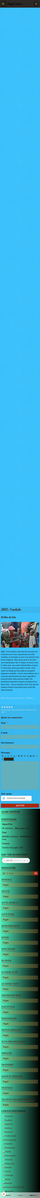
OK (35, 873)
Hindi (7, 1179)
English (8, 1120)
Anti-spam (6, 794)
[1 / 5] (2, 707)
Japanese (8, 1191)
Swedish (8, 1144)
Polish (7, 1152)
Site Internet (7, 743)
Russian (8, 1183)
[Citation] (18, 756)
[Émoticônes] (2, 759)
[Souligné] (8, 756)
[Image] (30, 756)
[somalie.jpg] (20, 634)
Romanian (9, 1148)
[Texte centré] (21, 756)
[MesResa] (32, 1195)
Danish (8, 1167)
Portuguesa (10, 1140)
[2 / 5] (5, 707)
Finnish (8, 1159)
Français (8, 1116)
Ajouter (20, 805)
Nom (3, 723)
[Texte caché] (27, 756)
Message (5, 752)
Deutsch (8, 1132)
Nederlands (10, 1136)
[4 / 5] (9, 707)
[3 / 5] (7, 707)
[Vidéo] (33, 756)
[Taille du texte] (11, 756)
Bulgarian (9, 1163)
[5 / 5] (12, 707)
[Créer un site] (7, 1195)
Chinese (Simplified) (14, 1187)
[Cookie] (4, 1194)
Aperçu (9, 759)
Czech (7, 1171)
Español (8, 1124)
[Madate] (19, 1195)
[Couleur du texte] (15, 756)
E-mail (4, 733)
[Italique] (5, 756)
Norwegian (10, 1155)
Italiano (8, 1128)
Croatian (8, 1175)
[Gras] (2, 756)
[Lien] (24, 756)
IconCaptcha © (27, 800)
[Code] (36, 756)
